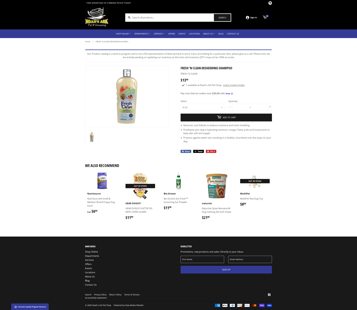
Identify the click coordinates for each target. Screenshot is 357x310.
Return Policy (115, 294)
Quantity (232, 101)
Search (225, 17)
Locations (194, 33)
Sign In (253, 17)
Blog (221, 33)
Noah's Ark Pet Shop (101, 305)
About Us (208, 33)
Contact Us (233, 33)
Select (184, 101)
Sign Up (226, 269)
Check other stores (234, 85)
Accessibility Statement (96, 297)
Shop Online (122, 33)
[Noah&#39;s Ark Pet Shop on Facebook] (269, 294)
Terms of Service (132, 294)
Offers (171, 33)
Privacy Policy (100, 294)
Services (158, 33)
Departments (141, 33)
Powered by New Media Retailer (129, 305)
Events (182, 33)
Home (87, 41)
